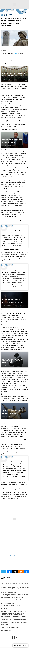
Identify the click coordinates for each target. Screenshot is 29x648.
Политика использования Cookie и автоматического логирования (10, 603)
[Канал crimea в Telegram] (3, 571)
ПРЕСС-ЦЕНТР (11, 588)
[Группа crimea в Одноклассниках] (21, 571)
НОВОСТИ (3, 588)
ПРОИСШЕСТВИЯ (18, 583)
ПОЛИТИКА (4, 583)
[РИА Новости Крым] (6, 15)
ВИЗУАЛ (26, 583)
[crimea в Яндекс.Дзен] (15, 571)
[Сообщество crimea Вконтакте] (9, 571)
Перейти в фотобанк (18, 46)
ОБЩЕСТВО (11, 583)
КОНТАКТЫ (25, 588)
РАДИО (19, 588)
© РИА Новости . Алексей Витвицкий (7, 46)
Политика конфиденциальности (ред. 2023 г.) (12, 605)
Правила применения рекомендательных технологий (12, 607)
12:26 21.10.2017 (4, 27)
